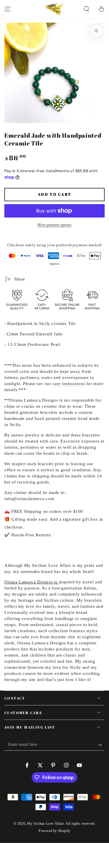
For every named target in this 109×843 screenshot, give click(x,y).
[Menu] (7, 9)
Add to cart (55, 194)
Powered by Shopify (54, 831)
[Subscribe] (101, 744)
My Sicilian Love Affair (45, 824)
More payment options (54, 225)
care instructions (68, 383)
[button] (86, 9)
